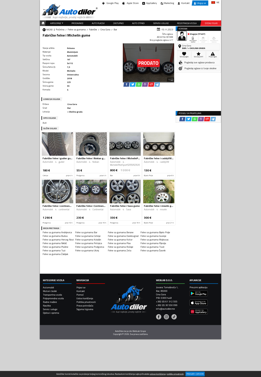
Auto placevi (98, 23)
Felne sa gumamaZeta (119, 250)
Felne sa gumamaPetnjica (88, 243)
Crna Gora (105, 29)
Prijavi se (80, 287)
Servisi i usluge (161, 23)
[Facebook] (158, 317)
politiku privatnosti (175, 373)
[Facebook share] (126, 84)
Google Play (112, 3)
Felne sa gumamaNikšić (55, 243)
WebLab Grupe (139, 331)
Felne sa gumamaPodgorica (89, 247)
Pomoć (80, 294)
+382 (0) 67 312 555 (166, 301)
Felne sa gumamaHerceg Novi (58, 239)
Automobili (48, 287)
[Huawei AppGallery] (199, 312)
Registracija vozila (187, 23)
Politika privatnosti (86, 302)
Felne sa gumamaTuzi (54, 250)
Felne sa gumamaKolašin (88, 239)
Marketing (169, 3)
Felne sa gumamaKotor (120, 239)
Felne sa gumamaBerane (121, 232)
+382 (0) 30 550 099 (166, 305)
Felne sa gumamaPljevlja (153, 243)
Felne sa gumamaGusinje (153, 236)
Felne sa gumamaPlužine (55, 247)
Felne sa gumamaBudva (55, 236)
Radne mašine (50, 302)
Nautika (47, 305)
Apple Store (132, 3)
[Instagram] (166, 317)
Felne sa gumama (77, 29)
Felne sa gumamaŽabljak (55, 254)
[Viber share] (145, 84)
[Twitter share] (132, 84)
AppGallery (151, 3)
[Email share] (151, 84)
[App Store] (199, 303)
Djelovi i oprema (51, 313)
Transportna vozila (52, 294)
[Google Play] (199, 293)
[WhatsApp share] (138, 84)
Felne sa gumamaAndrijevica (57, 232)
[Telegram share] (157, 84)
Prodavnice (77, 23)
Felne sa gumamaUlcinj (87, 250)
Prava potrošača (84, 305)
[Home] (42, 23)
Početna (60, 29)
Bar (115, 29)
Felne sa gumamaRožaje (120, 247)
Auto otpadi (138, 23)
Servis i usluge (50, 309)
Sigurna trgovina (84, 309)
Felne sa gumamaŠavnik (153, 250)
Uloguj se (201, 3)
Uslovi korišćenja (84, 298)
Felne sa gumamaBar (86, 232)
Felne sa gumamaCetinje (88, 236)
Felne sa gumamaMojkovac (154, 239)
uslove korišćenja (158, 373)
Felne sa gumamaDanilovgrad (123, 236)
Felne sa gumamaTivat (152, 247)
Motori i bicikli (50, 291)
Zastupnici (118, 23)
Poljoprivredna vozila (53, 298)
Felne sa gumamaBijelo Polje (155, 232)
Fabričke (93, 29)
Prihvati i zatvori (195, 373)
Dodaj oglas (211, 23)
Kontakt (185, 3)
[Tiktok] (174, 317)
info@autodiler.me (165, 309)
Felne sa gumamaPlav (119, 243)
